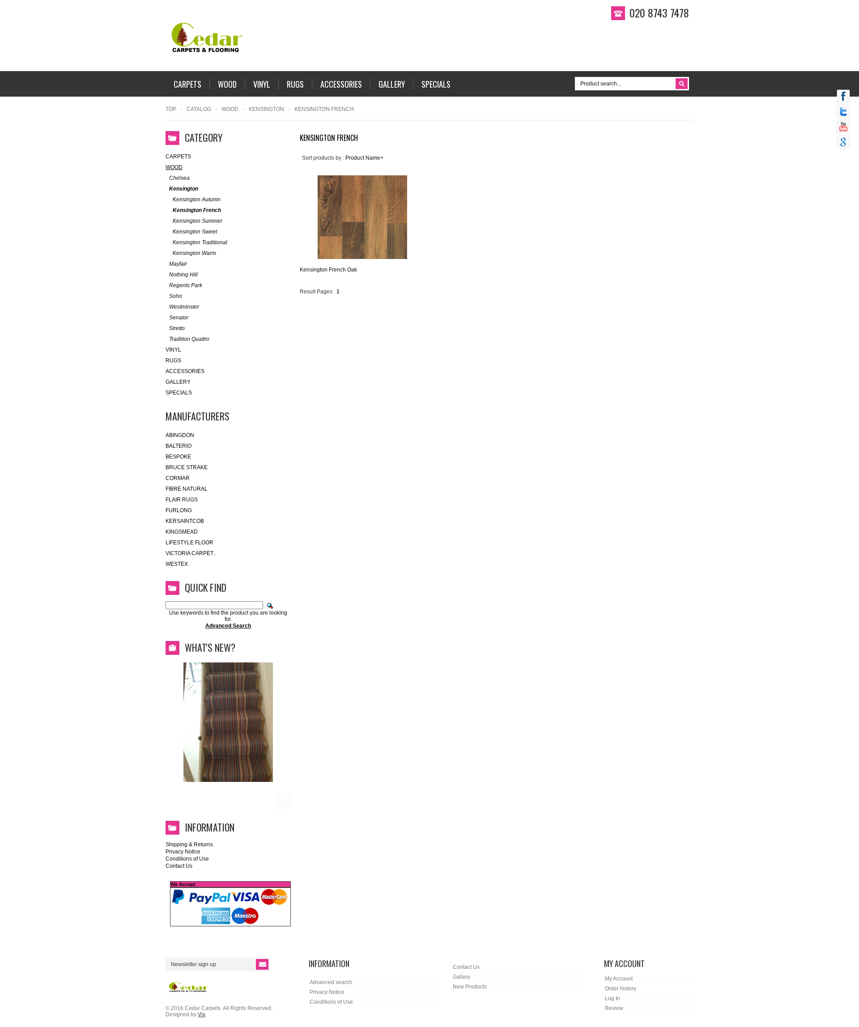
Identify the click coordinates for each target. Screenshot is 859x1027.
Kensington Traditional (200, 242)
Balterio (178, 446)
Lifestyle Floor (189, 542)
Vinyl (173, 350)
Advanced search (331, 982)
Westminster (184, 307)
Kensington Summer (197, 221)
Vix (201, 1014)
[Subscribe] (262, 964)
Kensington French (197, 210)
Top (171, 109)
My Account (619, 979)
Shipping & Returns (189, 844)
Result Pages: (317, 292)
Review (614, 1008)
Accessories (185, 371)
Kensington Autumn (197, 199)
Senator (178, 317)
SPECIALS (179, 393)
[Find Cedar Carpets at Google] (843, 142)
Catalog (199, 109)
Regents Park (185, 285)
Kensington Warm (194, 253)
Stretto (177, 328)
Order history (620, 988)
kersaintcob (185, 521)
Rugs (173, 360)
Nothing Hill (183, 275)
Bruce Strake (187, 467)
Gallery (178, 382)
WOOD (229, 109)
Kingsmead (182, 532)
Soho (175, 296)
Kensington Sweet (195, 232)
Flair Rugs (182, 500)
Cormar (178, 478)
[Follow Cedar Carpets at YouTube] (843, 127)
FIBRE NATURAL (187, 489)
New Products (470, 987)
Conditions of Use (187, 859)
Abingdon (180, 435)
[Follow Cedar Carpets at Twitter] (843, 112)
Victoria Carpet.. (191, 553)
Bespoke (178, 457)
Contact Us (179, 866)
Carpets (178, 156)
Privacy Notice (183, 852)
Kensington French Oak (328, 270)
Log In (612, 998)
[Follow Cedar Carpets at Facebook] (843, 97)
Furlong (179, 510)
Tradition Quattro (189, 339)
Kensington (266, 109)
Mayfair (178, 264)
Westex (177, 564)
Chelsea (179, 178)
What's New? (210, 647)
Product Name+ (364, 158)
